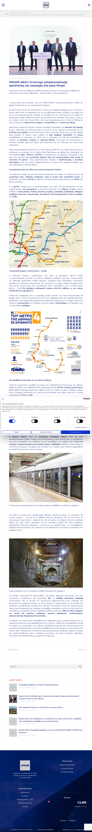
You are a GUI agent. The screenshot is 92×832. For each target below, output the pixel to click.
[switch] (35, 421)
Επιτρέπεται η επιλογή (46, 432)
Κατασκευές (25, 792)
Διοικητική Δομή (67, 768)
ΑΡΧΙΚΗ (12, 12)
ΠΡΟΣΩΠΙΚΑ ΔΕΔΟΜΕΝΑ (45, 829)
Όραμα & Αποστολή (67, 765)
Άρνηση (16, 432)
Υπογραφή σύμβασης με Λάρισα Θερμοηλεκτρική (38, 685)
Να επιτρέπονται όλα (75, 432)
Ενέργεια (25, 796)
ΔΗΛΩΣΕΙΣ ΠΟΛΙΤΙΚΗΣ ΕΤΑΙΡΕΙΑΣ (21, 829)
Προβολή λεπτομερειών (81, 427)
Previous (13, 650)
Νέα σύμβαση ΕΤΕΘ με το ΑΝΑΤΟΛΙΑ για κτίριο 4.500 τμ (41, 707)
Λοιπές (25, 806)
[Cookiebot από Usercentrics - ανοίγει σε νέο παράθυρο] (80, 399)
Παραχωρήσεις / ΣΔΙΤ (25, 799)
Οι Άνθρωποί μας (67, 772)
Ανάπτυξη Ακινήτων (25, 803)
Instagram (72, 820)
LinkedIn (63, 820)
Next (81, 650)
